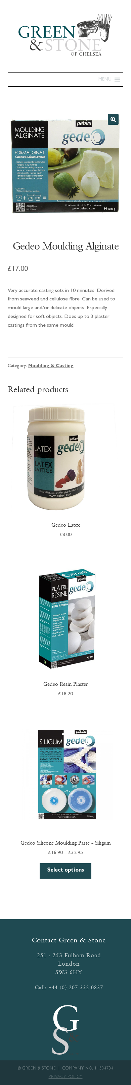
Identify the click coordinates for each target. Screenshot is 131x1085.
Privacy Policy (66, 1077)
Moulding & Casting (51, 366)
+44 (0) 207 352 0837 (76, 987)
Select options (65, 870)
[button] (105, 79)
